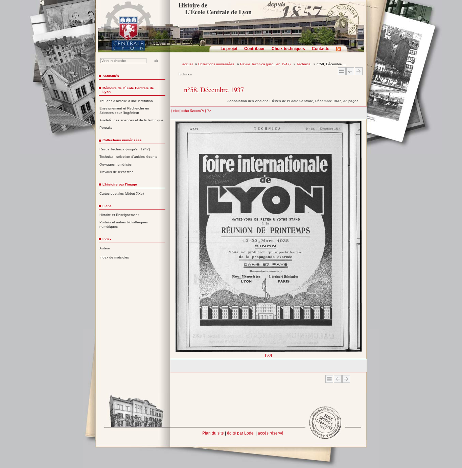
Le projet (229, 48)
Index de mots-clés (114, 257)
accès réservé (270, 433)
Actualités (110, 76)
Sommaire (342, 71)
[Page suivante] (360, 239)
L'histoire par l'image (119, 184)
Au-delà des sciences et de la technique (131, 120)
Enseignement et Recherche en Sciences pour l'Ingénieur (124, 110)
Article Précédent (350, 71)
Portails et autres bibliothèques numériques (123, 224)
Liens (107, 206)
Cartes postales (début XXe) (121, 193)
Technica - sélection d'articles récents (128, 156)
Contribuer (254, 48)
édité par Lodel (241, 433)
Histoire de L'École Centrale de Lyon (215, 8)
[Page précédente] (177, 239)
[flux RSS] (340, 51)
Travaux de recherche (116, 172)
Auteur (104, 248)
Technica (304, 64)
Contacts (320, 48)
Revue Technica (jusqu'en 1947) (266, 64)
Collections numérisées (216, 64)
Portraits (105, 127)
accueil (187, 64)
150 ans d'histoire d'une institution (126, 101)
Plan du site (213, 433)
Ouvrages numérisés (115, 164)
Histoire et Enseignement (119, 215)
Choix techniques (288, 48)
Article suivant (359, 71)
